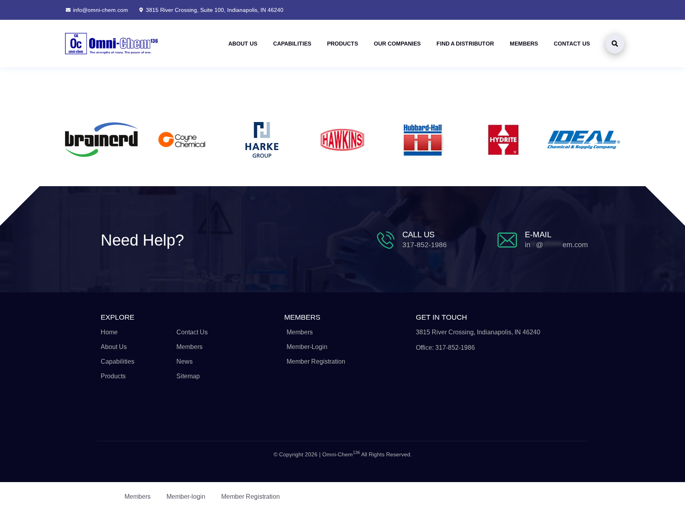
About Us (242, 43)
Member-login (185, 496)
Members (524, 43)
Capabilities (292, 43)
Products (342, 43)
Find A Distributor (465, 43)
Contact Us (572, 43)
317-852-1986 (424, 245)
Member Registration (250, 496)
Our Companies (397, 43)
